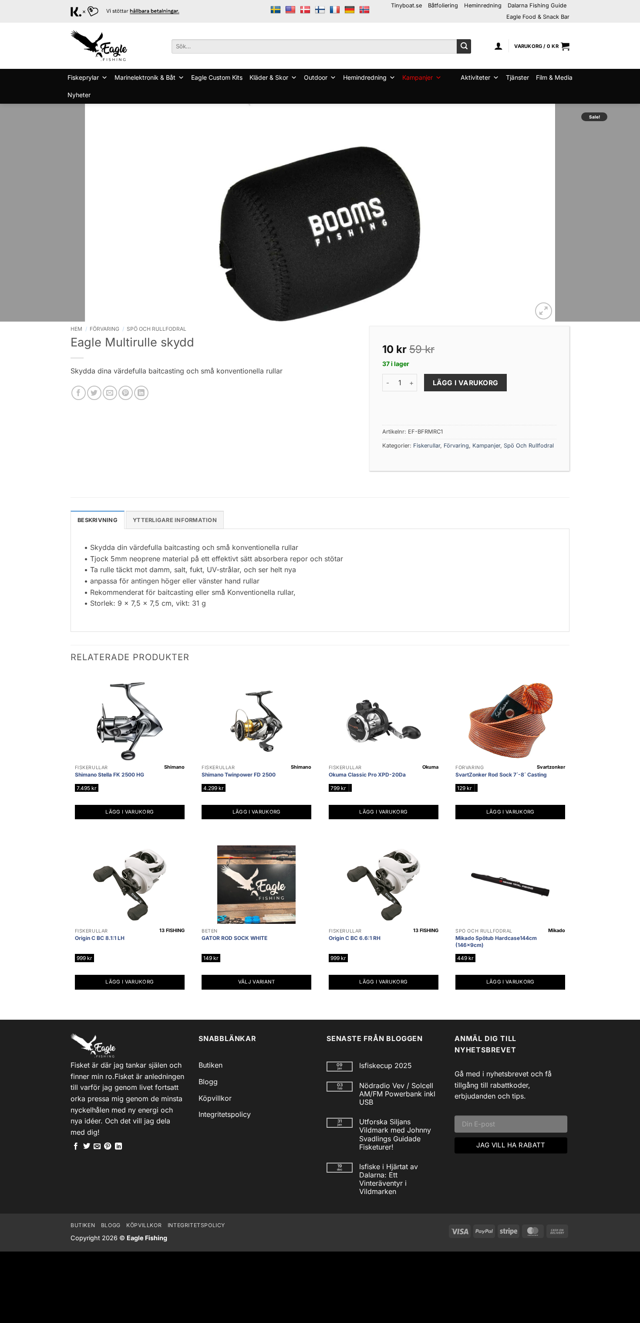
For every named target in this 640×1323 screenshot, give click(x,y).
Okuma (430, 767)
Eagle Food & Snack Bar (537, 17)
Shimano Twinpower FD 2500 (239, 774)
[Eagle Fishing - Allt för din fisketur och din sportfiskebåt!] (99, 45)
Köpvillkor (215, 1098)
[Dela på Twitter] (94, 393)
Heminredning (483, 5)
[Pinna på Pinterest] (125, 393)
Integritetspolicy (225, 1114)
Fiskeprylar (83, 77)
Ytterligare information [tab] (175, 520)
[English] (290, 10)
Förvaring (104, 329)
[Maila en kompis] (110, 393)
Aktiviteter (475, 77)
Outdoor (315, 77)
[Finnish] (320, 10)
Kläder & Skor (268, 77)
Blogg (208, 1081)
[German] (349, 10)
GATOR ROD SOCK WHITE (234, 938)
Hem (76, 329)
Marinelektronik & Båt (145, 77)
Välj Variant (256, 982)
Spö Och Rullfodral (156, 329)
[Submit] (464, 46)
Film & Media (554, 77)
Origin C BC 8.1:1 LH (100, 938)
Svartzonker (551, 767)
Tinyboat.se (406, 5)
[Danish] (305, 10)
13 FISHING (172, 930)
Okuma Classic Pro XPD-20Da (367, 774)
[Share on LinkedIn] (141, 393)
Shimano (174, 767)
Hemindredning (365, 77)
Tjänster (517, 77)
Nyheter (79, 94)
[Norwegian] (364, 10)
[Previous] (24, 212)
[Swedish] (275, 10)
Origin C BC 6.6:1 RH (355, 938)
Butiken (210, 1065)
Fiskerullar (426, 445)
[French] (335, 10)
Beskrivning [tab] (97, 520)
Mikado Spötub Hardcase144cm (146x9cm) (496, 941)
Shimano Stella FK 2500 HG (109, 774)
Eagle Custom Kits (217, 77)
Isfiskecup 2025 (385, 1066)
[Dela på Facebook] (78, 393)
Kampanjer (417, 77)
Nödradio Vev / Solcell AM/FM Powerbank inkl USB (397, 1094)
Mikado (556, 930)
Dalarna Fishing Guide (537, 5)
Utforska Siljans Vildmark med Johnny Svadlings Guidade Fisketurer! (395, 1134)
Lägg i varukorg (466, 383)
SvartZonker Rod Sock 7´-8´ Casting (501, 774)
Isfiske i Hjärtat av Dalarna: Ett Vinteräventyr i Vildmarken (388, 1179)
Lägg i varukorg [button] (129, 812)
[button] (498, 45)
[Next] (616, 212)
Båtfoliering (443, 5)
